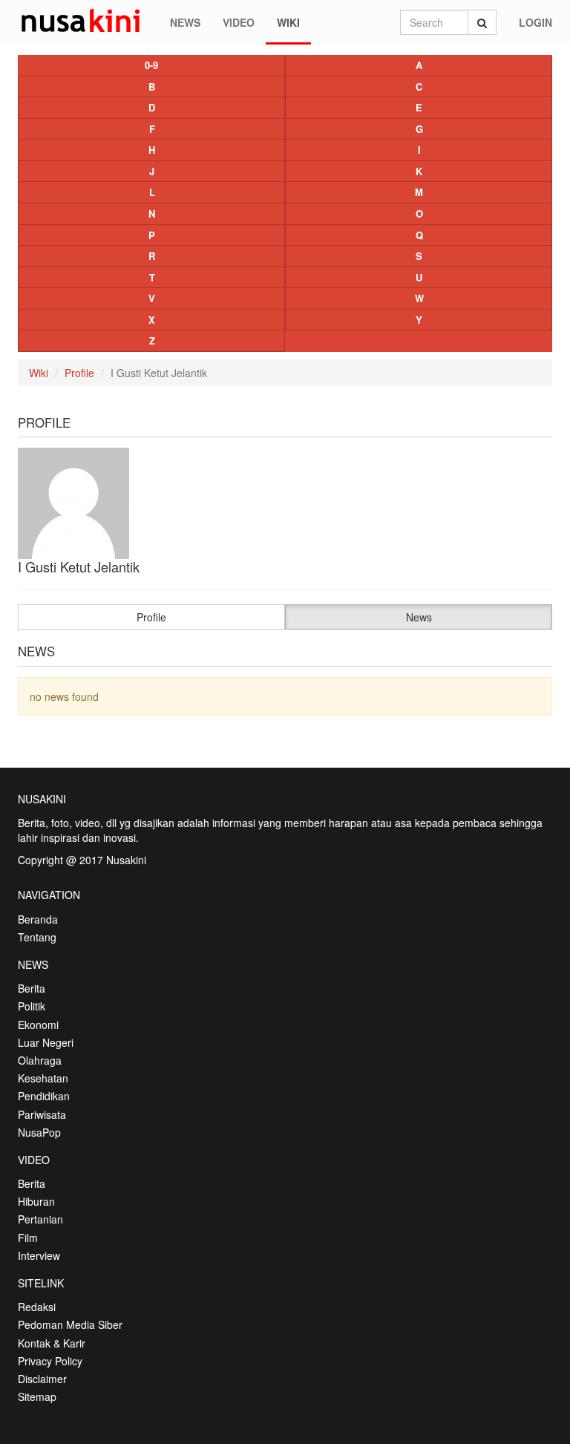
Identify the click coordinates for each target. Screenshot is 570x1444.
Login (535, 22)
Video (239, 22)
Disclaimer (42, 1378)
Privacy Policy (50, 1360)
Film (28, 1237)
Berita (31, 988)
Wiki (288, 22)
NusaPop (39, 1132)
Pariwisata (42, 1114)
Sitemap (37, 1396)
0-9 (151, 65)
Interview (39, 1255)
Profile (79, 372)
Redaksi (37, 1306)
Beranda (38, 919)
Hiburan (36, 1201)
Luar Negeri (45, 1042)
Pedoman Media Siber (70, 1324)
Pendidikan (44, 1095)
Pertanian (40, 1219)
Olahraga (40, 1060)
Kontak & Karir (51, 1343)
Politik (31, 1006)
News (185, 22)
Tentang (37, 937)
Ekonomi (38, 1024)
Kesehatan (43, 1078)
